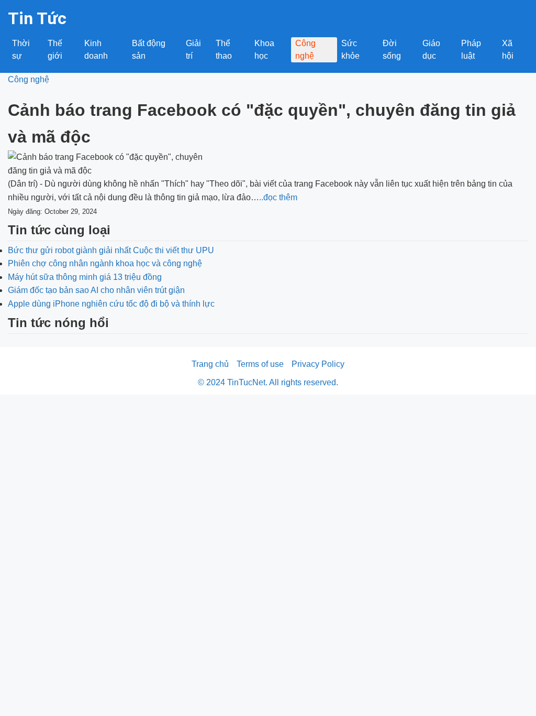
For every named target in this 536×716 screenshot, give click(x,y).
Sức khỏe (350, 49)
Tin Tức (37, 18)
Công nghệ (305, 49)
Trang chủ (210, 364)
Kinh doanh (96, 49)
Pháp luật (471, 49)
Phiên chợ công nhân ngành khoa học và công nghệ (105, 263)
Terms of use (260, 364)
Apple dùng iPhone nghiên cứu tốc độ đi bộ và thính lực (111, 303)
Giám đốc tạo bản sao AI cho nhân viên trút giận (96, 290)
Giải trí (193, 49)
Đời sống (392, 49)
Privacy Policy (318, 364)
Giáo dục (431, 49)
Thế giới (55, 49)
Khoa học (264, 49)
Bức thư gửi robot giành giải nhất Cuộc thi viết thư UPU (111, 250)
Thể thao (224, 49)
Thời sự (21, 49)
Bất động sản (148, 49)
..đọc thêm (278, 197)
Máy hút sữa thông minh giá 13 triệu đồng (85, 277)
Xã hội (507, 49)
